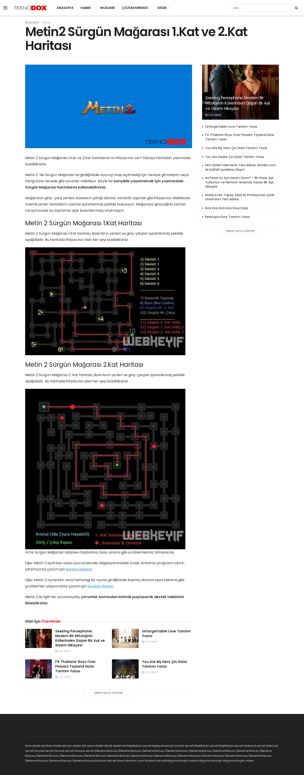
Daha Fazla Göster (108, 693)
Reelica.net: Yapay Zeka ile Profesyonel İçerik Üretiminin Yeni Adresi (239, 197)
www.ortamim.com (131, 761)
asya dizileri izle (97, 746)
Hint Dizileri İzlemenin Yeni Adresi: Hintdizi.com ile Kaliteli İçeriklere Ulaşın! (240, 167)
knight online (188, 761)
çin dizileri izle (77, 746)
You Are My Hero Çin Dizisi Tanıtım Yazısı (164, 664)
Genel (46, 22)
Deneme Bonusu (106, 751)
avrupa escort (84, 751)
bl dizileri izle (118, 746)
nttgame (172, 761)
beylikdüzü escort (139, 746)
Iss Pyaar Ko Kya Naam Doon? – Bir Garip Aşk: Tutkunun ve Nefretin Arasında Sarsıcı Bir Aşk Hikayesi (239, 182)
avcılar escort (183, 746)
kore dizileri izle (35, 746)
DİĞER (162, 8)
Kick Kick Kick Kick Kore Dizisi (226, 208)
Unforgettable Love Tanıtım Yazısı (231, 126)
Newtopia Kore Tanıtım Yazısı (227, 217)
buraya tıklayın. (79, 569)
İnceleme (107, 8)
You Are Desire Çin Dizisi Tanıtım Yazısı (234, 157)
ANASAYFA (65, 8)
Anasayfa (32, 22)
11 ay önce (151, 642)
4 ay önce (64, 651)
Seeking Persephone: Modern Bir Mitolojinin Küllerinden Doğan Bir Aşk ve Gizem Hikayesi (80, 638)
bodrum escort (106, 761)
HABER (86, 8)
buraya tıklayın (100, 586)
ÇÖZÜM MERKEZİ (135, 8)
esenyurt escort (162, 746)
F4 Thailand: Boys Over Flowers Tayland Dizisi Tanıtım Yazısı (75, 666)
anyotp (216, 761)
